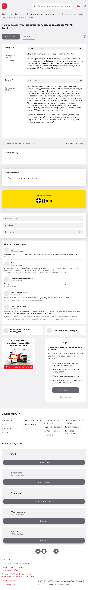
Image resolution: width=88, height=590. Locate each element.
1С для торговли (73, 427)
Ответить (28, 36)
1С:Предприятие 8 (32, 421)
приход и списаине (74, 143)
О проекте (6, 559)
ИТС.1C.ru (48, 435)
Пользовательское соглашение (16, 564)
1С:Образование (52, 431)
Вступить (44, 521)
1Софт (25, 429)
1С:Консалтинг (30, 425)
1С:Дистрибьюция (53, 427)
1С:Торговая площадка (71, 432)
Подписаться (44, 462)
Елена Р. (9, 80)
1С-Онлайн (7, 429)
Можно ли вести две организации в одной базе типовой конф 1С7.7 (21, 143)
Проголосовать (65, 390)
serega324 (10, 48)
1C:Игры (5, 432)
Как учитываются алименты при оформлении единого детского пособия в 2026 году (37, 298)
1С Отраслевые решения (51, 422)
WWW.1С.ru (7, 421)
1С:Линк (5, 425)
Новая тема (10, 36)
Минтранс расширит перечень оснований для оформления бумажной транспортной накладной (41, 254)
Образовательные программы (74, 422)
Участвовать (44, 482)
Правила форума (9, 581)
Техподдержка (8, 585)
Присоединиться (44, 501)
